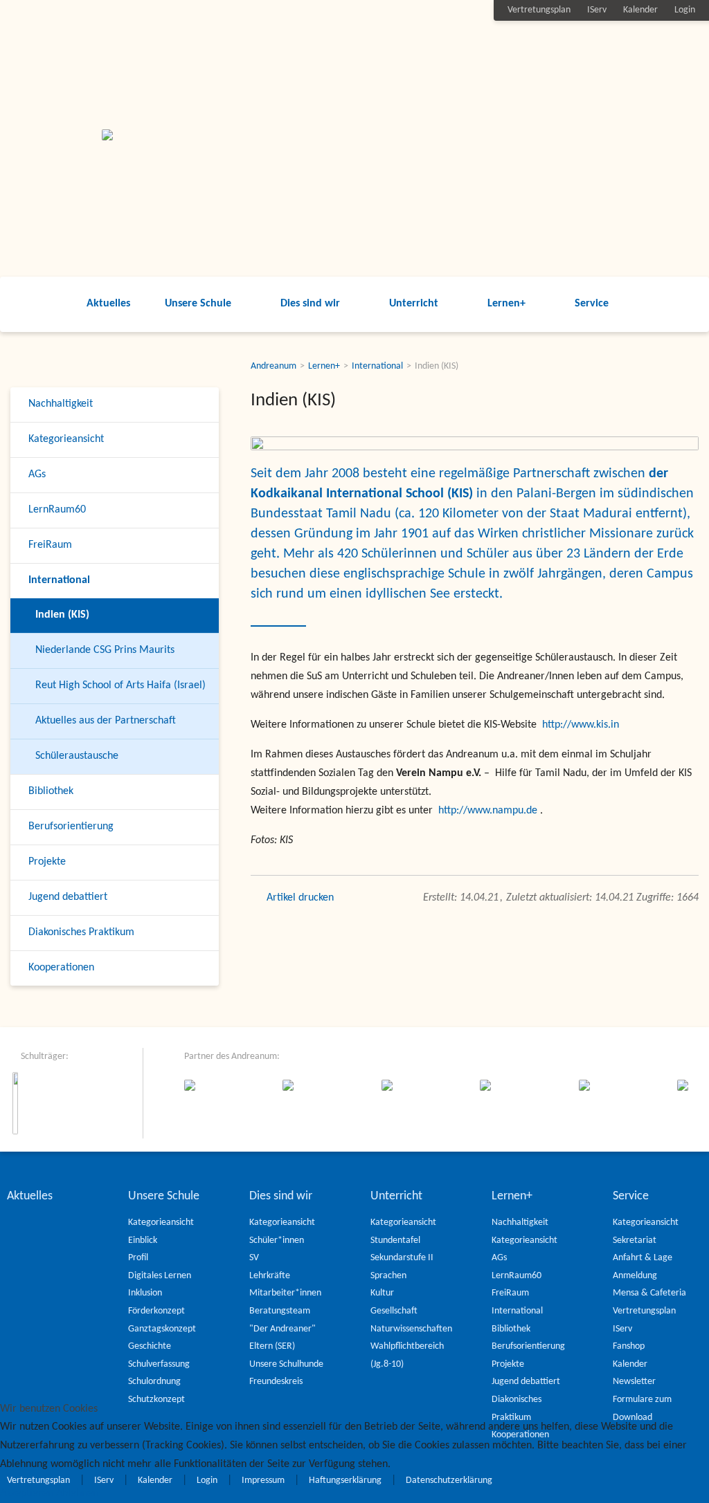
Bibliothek (50, 791)
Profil (138, 1258)
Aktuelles (108, 303)
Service (592, 303)
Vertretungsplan (539, 10)
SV (254, 1258)
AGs (37, 474)
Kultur (382, 1293)
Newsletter (634, 1381)
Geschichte (149, 1346)
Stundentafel (395, 1240)
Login (684, 10)
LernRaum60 (57, 509)
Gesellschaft (394, 1311)
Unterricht (413, 303)
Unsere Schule (198, 303)
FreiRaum (50, 545)
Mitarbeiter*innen (285, 1293)
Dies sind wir (310, 303)
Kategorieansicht (66, 439)
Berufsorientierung (71, 826)
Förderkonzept (156, 1311)
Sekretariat (634, 1240)
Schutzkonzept (156, 1399)
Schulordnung (154, 1381)
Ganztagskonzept (162, 1329)
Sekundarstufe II (401, 1258)
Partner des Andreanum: (232, 1056)
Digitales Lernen (159, 1276)
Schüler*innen (276, 1240)
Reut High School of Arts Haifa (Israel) (120, 685)
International (59, 580)
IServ (597, 10)
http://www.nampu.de (487, 810)
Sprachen (388, 1276)
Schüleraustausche (76, 756)
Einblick (142, 1240)
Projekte (47, 861)
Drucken (316, 897)
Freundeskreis (276, 1381)
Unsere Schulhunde (286, 1364)
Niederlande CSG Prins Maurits (104, 650)
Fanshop (629, 1346)
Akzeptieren (26, 1493)
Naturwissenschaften (411, 1329)
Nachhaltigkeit (60, 403)
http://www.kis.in (580, 724)
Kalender (640, 10)
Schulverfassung (159, 1364)
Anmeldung (635, 1276)
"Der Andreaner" (282, 1329)
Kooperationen (61, 967)
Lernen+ (506, 303)
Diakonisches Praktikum (81, 932)
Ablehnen (77, 1493)
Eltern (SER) (272, 1346)
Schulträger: (45, 1056)
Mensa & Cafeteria (649, 1293)
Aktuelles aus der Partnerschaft (105, 720)
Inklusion (145, 1293)
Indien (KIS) (62, 614)
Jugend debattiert (67, 897)
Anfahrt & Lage (642, 1258)
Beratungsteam (279, 1311)
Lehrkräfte (269, 1276)
